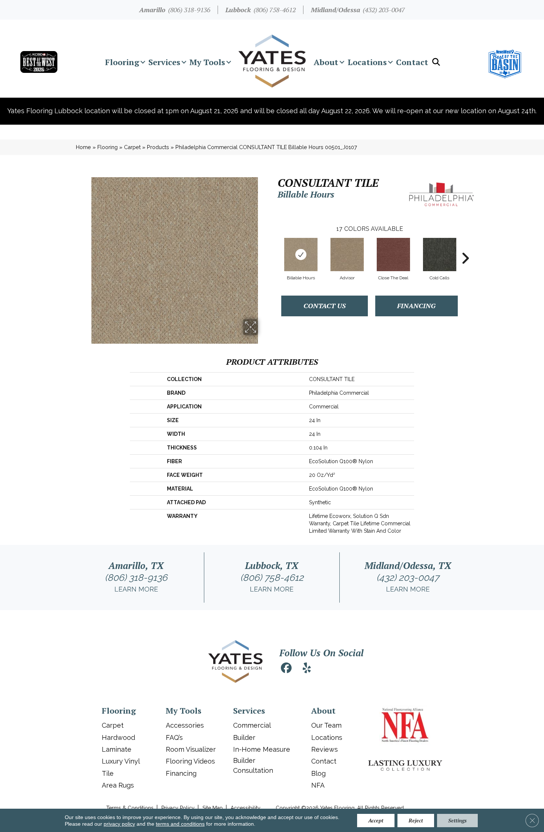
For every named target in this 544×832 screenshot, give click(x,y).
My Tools (207, 62)
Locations (367, 62)
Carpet (132, 147)
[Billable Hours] (300, 254)
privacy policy (119, 824)
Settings (457, 820)
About (326, 62)
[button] (142, 62)
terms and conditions (180, 824)
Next (465, 247)
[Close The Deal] (393, 254)
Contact (412, 62)
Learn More (136, 589)
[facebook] (286, 669)
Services (164, 62)
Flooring (122, 62)
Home (83, 147)
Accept (375, 820)
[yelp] (306, 669)
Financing (416, 305)
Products (158, 147)
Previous (273, 247)
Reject (416, 820)
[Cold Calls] (439, 254)
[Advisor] (347, 254)
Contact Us (324, 305)
